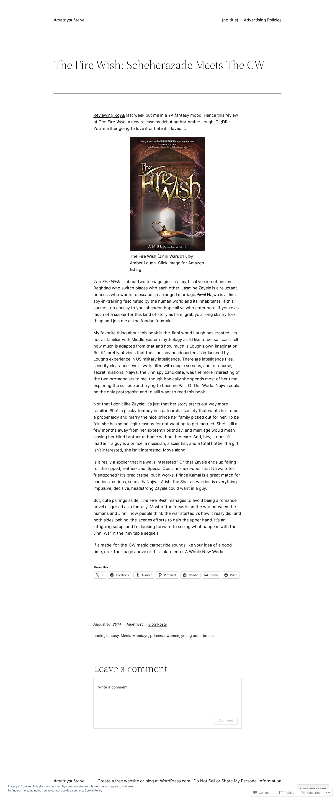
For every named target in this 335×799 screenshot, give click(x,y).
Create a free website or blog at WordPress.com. (144, 780)
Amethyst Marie (69, 20)
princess (157, 635)
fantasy (112, 635)
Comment (226, 720)
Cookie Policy (93, 790)
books (98, 635)
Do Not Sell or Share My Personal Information (237, 780)
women (173, 635)
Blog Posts (157, 624)
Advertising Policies (262, 20)
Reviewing (109, 115)
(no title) (230, 20)
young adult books (197, 635)
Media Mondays (134, 635)
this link (159, 551)
